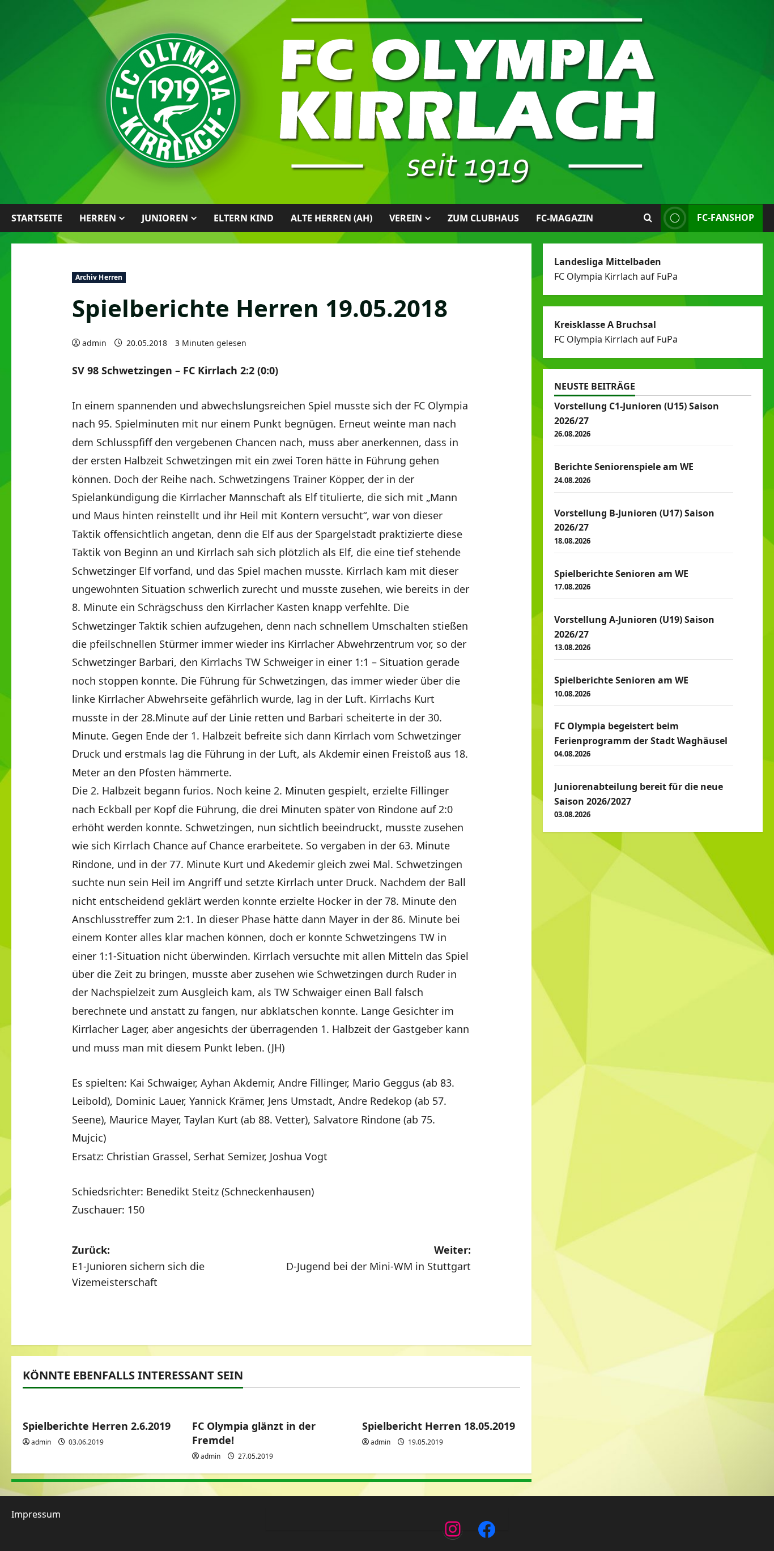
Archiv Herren (98, 277)
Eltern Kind (244, 218)
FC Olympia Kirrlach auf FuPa (616, 276)
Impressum (36, 1514)
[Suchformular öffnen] (648, 218)
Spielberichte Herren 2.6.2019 (97, 1426)
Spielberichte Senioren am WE (621, 573)
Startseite (36, 218)
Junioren (165, 218)
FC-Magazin (564, 218)
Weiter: (378, 1258)
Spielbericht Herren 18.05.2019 (438, 1426)
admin (94, 342)
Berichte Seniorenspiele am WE (624, 466)
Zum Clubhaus (483, 218)
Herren (97, 218)
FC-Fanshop (725, 217)
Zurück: (138, 1266)
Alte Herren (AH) (331, 218)
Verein (405, 218)
